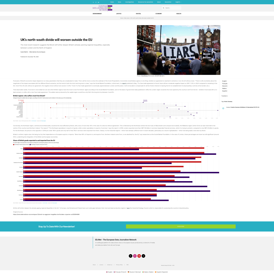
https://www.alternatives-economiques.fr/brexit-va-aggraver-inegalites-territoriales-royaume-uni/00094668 (46, 214)
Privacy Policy (119, 264)
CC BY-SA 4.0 (159, 76)
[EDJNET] (102, 5)
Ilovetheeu (144, 76)
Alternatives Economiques (37, 52)
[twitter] (93, 2)
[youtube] (98, 2)
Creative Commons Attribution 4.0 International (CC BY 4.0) (245, 107)
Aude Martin (24, 52)
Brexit (225, 101)
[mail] (143, 256)
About (94, 264)
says (128, 208)
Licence (101, 264)
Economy (230, 101)
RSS (128, 264)
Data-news (126, 18)
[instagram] (95, 2)
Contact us (109, 264)
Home (121, 18)
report (124, 83)
